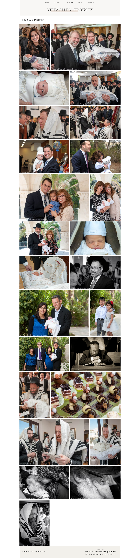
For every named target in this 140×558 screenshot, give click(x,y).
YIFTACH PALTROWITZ (70, 10)
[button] (58, 2)
